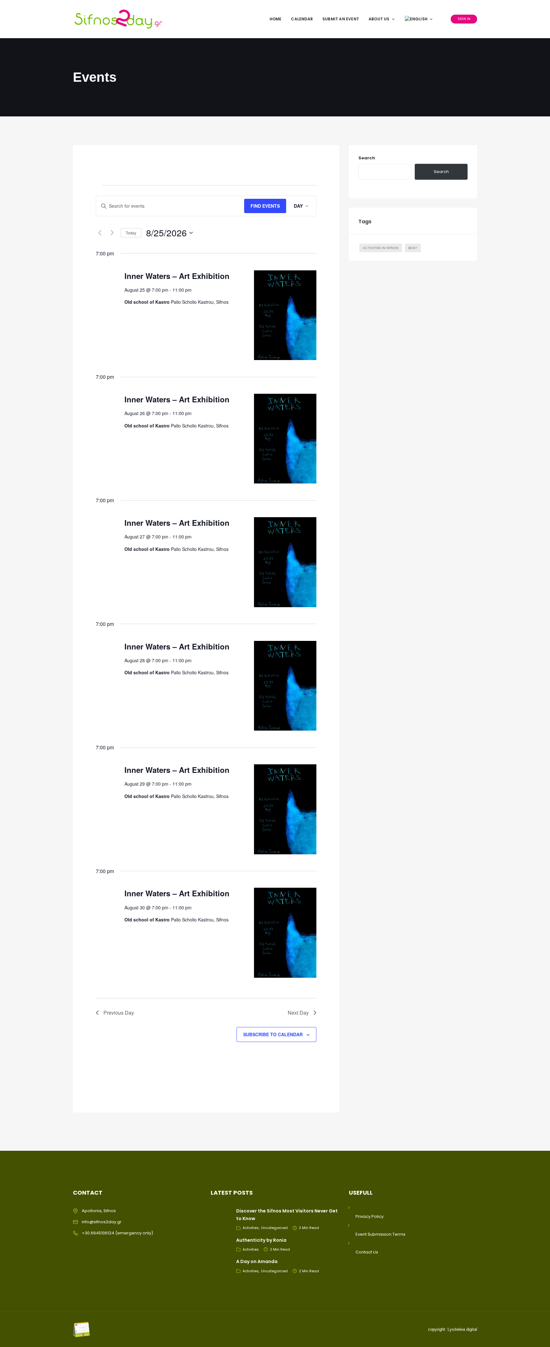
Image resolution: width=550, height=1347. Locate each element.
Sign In (464, 19)
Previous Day (118, 1012)
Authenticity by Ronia (261, 1240)
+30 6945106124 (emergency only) (117, 1233)
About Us (379, 19)
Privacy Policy (370, 1216)
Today (131, 232)
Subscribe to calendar (273, 1034)
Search (366, 158)
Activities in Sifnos (380, 248)
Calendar (302, 19)
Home (276, 19)
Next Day (298, 1012)
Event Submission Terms (380, 1234)
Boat (412, 248)
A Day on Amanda (257, 1261)
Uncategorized (274, 1227)
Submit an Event (340, 19)
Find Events (265, 206)
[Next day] (112, 233)
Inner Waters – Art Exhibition (176, 275)
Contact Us (367, 1252)
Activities (251, 1227)
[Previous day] (99, 233)
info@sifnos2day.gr (102, 1222)
